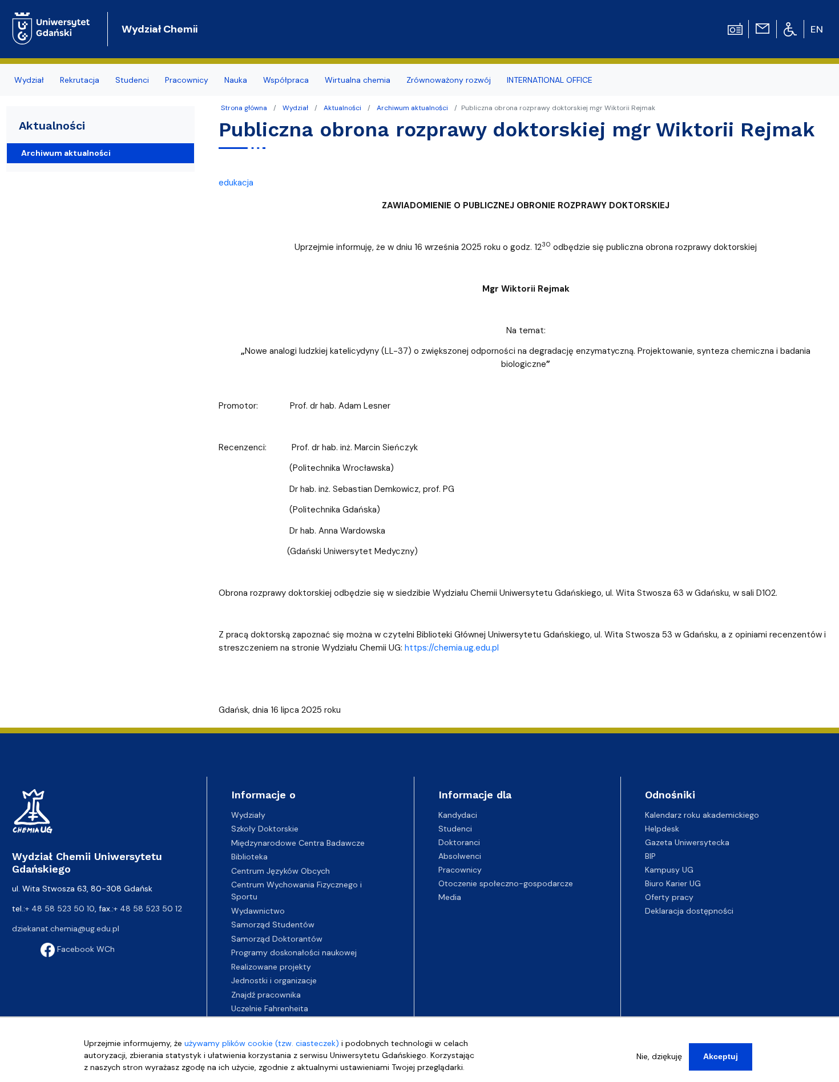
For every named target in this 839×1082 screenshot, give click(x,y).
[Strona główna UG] (51, 20)
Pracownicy (460, 870)
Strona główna (244, 107)
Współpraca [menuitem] (286, 80)
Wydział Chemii (159, 29)
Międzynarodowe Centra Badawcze (298, 843)
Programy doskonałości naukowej (294, 952)
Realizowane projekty (271, 967)
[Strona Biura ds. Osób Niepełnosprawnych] (790, 28)
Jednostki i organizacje (274, 980)
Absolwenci (459, 856)
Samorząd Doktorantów (276, 939)
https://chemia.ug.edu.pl (452, 647)
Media (449, 897)
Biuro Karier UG (673, 883)
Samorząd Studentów (272, 924)
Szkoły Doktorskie (265, 828)
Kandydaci (457, 815)
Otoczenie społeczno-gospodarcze (505, 883)
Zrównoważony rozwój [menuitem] (448, 80)
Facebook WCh (85, 949)
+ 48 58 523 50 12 (148, 908)
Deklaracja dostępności (689, 911)
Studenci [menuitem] (132, 80)
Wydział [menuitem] (29, 80)
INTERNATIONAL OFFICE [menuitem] (549, 80)
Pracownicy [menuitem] (186, 80)
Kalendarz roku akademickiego (702, 815)
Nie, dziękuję (659, 1056)
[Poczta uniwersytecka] (762, 28)
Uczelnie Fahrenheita (269, 1008)
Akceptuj (720, 1056)
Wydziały (248, 815)
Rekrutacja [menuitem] (79, 80)
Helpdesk (662, 828)
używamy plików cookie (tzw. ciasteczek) (261, 1043)
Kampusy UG (669, 870)
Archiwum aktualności (412, 107)
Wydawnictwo (258, 911)
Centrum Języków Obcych (280, 871)
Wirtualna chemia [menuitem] (357, 80)
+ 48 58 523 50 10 (60, 908)
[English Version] (817, 29)
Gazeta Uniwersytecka (687, 842)
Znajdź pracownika (266, 995)
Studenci (455, 828)
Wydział (295, 107)
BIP (650, 856)
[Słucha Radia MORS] (735, 28)
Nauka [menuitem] (235, 80)
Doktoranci (459, 842)
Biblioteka (249, 856)
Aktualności (342, 107)
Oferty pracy (669, 897)
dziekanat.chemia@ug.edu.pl (65, 928)
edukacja (236, 182)
